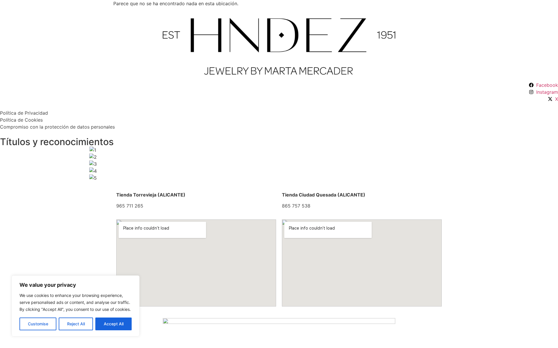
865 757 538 (296, 206)
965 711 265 (129, 206)
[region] (76, 305)
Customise (38, 323)
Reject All (76, 323)
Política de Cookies (21, 120)
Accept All (114, 323)
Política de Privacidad (24, 113)
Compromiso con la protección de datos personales (57, 127)
